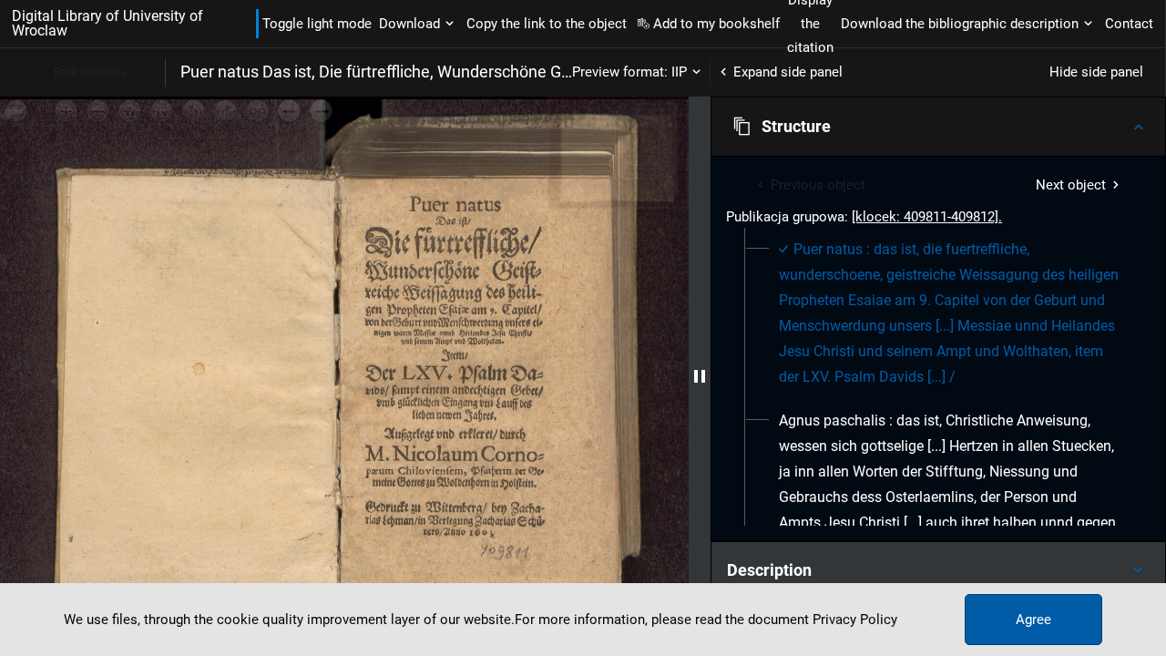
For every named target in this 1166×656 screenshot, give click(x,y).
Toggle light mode (317, 23)
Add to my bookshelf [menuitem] (716, 23)
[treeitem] (938, 313)
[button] (938, 126)
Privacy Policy (855, 619)
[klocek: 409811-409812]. (927, 217)
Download (409, 23)
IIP (679, 72)
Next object (1071, 185)
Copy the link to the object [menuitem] (546, 23)
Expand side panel (788, 72)
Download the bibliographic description (960, 23)
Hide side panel (1096, 72)
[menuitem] (948, 313)
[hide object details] (700, 376)
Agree (1033, 619)
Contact (1129, 23)
